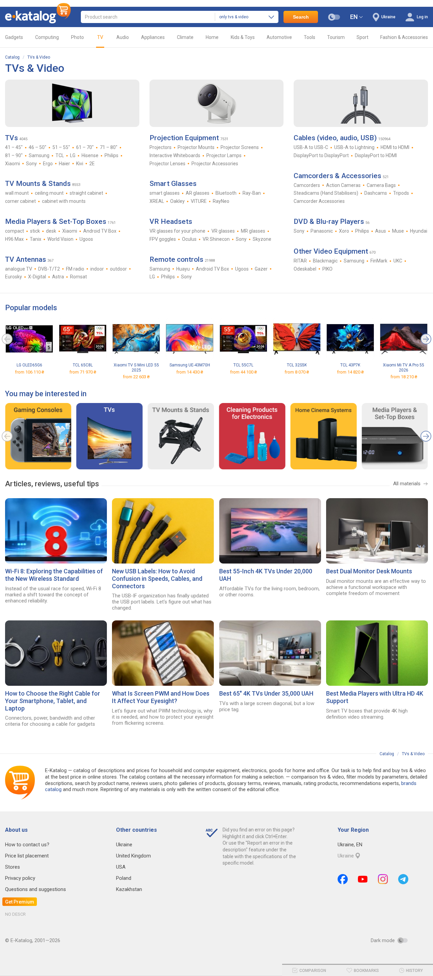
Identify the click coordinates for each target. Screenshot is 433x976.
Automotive (279, 37)
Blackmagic (325, 260)
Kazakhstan (129, 889)
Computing (47, 37)
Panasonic (322, 231)
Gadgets (14, 37)
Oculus (189, 239)
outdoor (118, 269)
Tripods (401, 193)
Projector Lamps (224, 155)
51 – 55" (61, 147)
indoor (97, 269)
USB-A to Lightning (354, 147)
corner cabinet (20, 201)
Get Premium (19, 902)
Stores (12, 867)
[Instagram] (383, 879)
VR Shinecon (216, 239)
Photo (77, 37)
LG (72, 155)
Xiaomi (12, 163)
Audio (122, 37)
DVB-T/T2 (49, 269)
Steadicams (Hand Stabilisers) (326, 193)
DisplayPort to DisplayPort (321, 155)
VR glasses (223, 231)
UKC (397, 260)
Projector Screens (240, 147)
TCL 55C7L (243, 365)
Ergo (48, 163)
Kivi (79, 163)
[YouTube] (363, 879)
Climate (185, 37)
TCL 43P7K (350, 365)
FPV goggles (163, 239)
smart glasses (165, 193)
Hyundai (418, 231)
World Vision (60, 239)
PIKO (327, 269)
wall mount (17, 193)
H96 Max (14, 239)
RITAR (300, 260)
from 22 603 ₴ (136, 376)
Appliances (153, 37)
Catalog (12, 57)
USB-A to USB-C (311, 147)
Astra (58, 276)
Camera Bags (381, 185)
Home (212, 37)
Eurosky (13, 276)
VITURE (199, 201)
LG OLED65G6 (29, 365)
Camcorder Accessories (319, 201)
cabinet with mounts (64, 201)
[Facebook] (343, 879)
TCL (59, 155)
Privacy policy (20, 878)
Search (301, 17)
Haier (64, 163)
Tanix (35, 239)
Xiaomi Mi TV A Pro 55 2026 (403, 368)
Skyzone (262, 239)
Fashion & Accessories (404, 37)
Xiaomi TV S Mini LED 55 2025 (136, 368)
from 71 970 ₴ (82, 372)
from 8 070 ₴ (296, 372)
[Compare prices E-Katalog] (38, 17)
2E (92, 163)
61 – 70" (85, 147)
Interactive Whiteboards (175, 155)
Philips (111, 155)
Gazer (261, 269)
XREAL (157, 201)
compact (14, 231)
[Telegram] (403, 879)
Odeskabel (305, 269)
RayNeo (221, 201)
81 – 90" (14, 155)
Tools (309, 37)
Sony (31, 163)
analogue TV (18, 269)
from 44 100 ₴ (243, 372)
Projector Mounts (196, 147)
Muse (398, 231)
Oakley (177, 201)
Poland (123, 878)
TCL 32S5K (297, 365)
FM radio (75, 269)
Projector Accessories (214, 163)
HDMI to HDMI (395, 147)
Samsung (39, 155)
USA (121, 867)
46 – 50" (37, 147)
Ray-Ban (252, 193)
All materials (406, 484)
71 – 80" (108, 147)
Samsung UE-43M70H (189, 365)
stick (35, 231)
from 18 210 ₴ (403, 376)
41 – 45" (14, 147)
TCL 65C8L (83, 365)
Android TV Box (99, 231)
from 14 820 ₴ (350, 372)
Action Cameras (343, 185)
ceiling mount (49, 193)
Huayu (183, 269)
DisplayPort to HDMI (376, 155)
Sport (362, 37)
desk (51, 231)
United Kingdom (133, 856)
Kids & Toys (243, 37)
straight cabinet (86, 193)
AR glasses (197, 193)
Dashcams (375, 193)
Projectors (161, 147)
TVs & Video (38, 57)
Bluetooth (225, 193)
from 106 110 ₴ (29, 372)
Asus (380, 231)
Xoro (344, 231)
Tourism (336, 37)
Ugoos (86, 239)
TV (100, 37)
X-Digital (37, 276)
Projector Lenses (167, 163)
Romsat (78, 276)
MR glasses (253, 231)
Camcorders (307, 185)
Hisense (90, 155)
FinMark (378, 260)
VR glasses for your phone (177, 231)
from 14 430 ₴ (189, 372)
